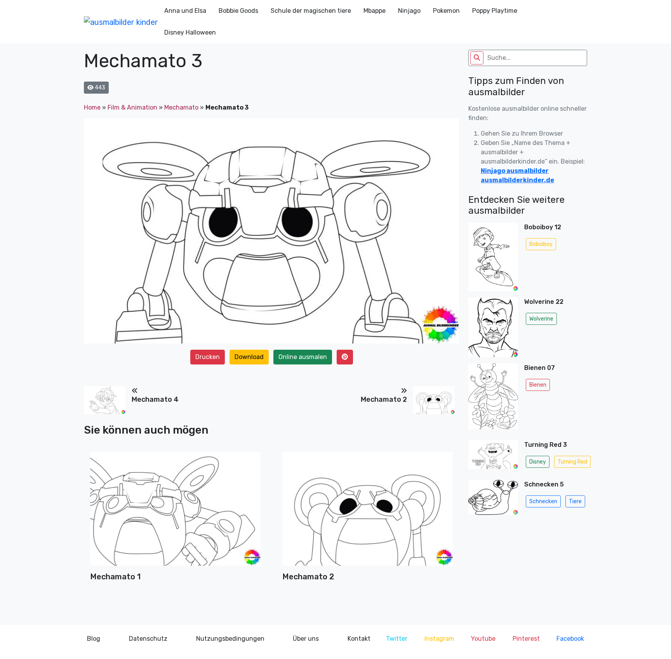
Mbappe (374, 10)
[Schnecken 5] (493, 500)
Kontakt (359, 638)
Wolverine (541, 319)
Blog (93, 638)
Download (249, 357)
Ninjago (409, 10)
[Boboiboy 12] (493, 257)
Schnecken (543, 501)
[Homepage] (121, 22)
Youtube (483, 638)
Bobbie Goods (238, 10)
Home (92, 107)
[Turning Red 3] (493, 457)
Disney (537, 462)
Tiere (575, 501)
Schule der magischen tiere (311, 10)
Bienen (537, 385)
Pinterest (526, 638)
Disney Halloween (190, 32)
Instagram (439, 638)
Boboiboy (541, 244)
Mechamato (181, 107)
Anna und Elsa (185, 10)
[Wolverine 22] (493, 327)
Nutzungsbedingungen (230, 638)
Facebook (570, 638)
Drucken (207, 357)
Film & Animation (132, 107)
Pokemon (446, 10)
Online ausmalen (302, 357)
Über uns (306, 638)
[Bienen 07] (493, 398)
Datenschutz (148, 638)
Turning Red (572, 462)
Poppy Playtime (494, 10)
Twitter (396, 638)
